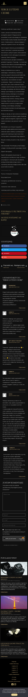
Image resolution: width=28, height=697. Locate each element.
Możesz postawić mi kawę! (11, 219)
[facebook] (12, 684)
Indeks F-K (15, 668)
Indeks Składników (14, 674)
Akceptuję (14, 694)
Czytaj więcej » (4, 592)
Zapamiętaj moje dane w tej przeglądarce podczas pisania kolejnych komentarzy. (14, 532)
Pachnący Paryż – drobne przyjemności (11, 612)
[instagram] (15, 684)
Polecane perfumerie (14, 681)
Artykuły (14, 661)
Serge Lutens (10, 22)
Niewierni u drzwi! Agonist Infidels (11, 578)
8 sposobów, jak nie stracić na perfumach (12, 644)
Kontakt (14, 679)
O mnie (14, 677)
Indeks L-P (15, 670)
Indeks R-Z (15, 672)
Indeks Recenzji (14, 663)
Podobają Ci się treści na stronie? (13, 212)
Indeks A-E (15, 666)
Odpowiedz (22, 308)
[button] (14, 245)
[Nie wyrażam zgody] (26, 692)
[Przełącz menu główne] (25, 3)
